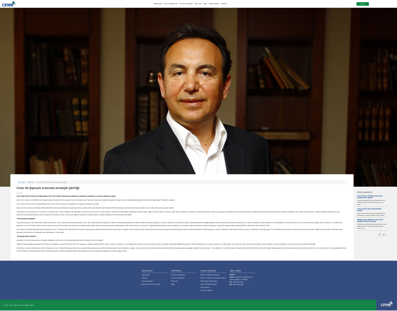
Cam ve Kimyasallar (186, 4)
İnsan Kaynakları (147, 281)
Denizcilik (198, 4)
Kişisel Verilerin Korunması (151, 284)
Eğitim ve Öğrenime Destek (210, 275)
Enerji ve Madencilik (171, 4)
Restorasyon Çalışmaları (209, 281)
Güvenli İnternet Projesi (209, 284)
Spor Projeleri (205, 287)
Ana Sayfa (21, 182)
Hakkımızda (158, 4)
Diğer (205, 4)
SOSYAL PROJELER (208, 270)
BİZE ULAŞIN (235, 270)
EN (364, 4)
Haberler (224, 4)
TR (361, 4)
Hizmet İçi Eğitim (206, 290)
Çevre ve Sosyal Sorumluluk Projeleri (213, 278)
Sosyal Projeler (214, 4)
